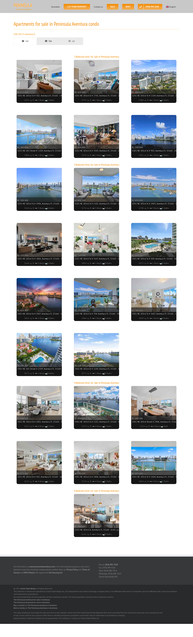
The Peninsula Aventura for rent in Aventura (32, 602)
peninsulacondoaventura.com (42, 566)
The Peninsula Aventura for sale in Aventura (32, 600)
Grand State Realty (28, 588)
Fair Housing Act (55, 572)
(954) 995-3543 (111, 564)
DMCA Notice (29, 572)
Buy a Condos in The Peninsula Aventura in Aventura (35, 605)
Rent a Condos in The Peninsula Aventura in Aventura (35, 608)
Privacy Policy (72, 569)
